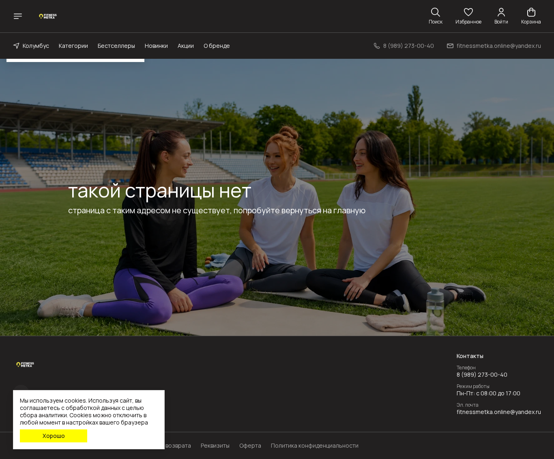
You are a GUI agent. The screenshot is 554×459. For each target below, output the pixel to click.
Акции (186, 45)
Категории (73, 45)
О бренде (217, 45)
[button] (468, 16)
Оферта (250, 445)
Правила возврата (166, 445)
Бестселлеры (116, 45)
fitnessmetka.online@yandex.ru (499, 412)
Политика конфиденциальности (315, 445)
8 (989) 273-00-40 (482, 374)
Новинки (156, 45)
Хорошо (54, 436)
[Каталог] (18, 16)
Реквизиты (215, 445)
